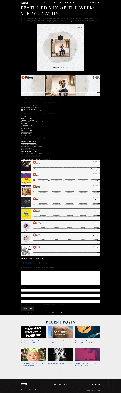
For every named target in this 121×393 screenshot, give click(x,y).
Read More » (23, 345)
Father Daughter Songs (26, 125)
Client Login (73, 2)
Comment (24, 270)
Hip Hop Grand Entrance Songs (28, 122)
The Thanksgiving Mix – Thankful (60, 363)
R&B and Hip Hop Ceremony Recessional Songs (32, 111)
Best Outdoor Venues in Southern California (31, 146)
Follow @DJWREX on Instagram (32, 258)
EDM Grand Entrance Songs (27, 120)
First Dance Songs (40, 122)
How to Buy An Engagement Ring (29, 141)
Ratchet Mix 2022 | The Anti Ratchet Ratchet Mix (31, 342)
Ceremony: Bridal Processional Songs (30, 107)
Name (23, 287)
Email (23, 293)
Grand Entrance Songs (26, 118)
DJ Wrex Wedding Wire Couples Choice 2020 (32, 153)
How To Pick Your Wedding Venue (29, 145)
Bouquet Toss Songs (26, 128)
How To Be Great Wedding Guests (29, 151)
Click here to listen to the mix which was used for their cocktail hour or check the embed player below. (50, 22)
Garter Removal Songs (26, 130)
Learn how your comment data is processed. (51, 313)
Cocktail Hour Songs (26, 117)
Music (66, 2)
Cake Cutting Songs (25, 134)
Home (45, 2)
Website (23, 299)
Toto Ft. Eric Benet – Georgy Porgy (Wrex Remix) (85, 364)
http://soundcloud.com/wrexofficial (31, 159)
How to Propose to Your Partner (28, 143)
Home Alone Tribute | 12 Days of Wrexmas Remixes (33, 364)
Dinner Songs (24, 123)
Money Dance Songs (26, 135)
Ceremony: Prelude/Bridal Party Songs (30, 106)
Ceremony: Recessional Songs (28, 109)
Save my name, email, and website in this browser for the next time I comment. (44, 304)
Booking (56, 2)
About (50, 2)
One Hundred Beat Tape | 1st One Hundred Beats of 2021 (87, 342)
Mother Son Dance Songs (27, 127)
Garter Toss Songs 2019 (26, 132)
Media (61, 2)
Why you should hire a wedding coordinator (31, 150)
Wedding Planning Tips (26, 148)
